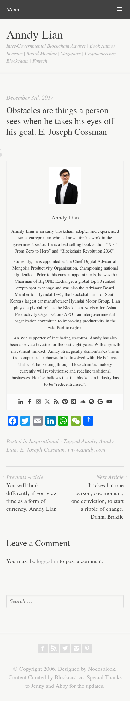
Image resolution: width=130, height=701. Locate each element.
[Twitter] (47, 402)
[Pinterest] (65, 402)
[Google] (100, 402)
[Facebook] (29, 402)
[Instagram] (38, 402)
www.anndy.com (86, 449)
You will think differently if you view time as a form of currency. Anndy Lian (31, 492)
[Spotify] (91, 402)
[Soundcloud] (83, 402)
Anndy (88, 441)
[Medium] (74, 402)
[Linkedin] (21, 402)
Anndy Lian (34, 34)
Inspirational (44, 441)
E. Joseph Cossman (42, 449)
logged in (47, 561)
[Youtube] (109, 402)
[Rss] (56, 402)
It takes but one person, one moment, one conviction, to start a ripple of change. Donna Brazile (97, 496)
